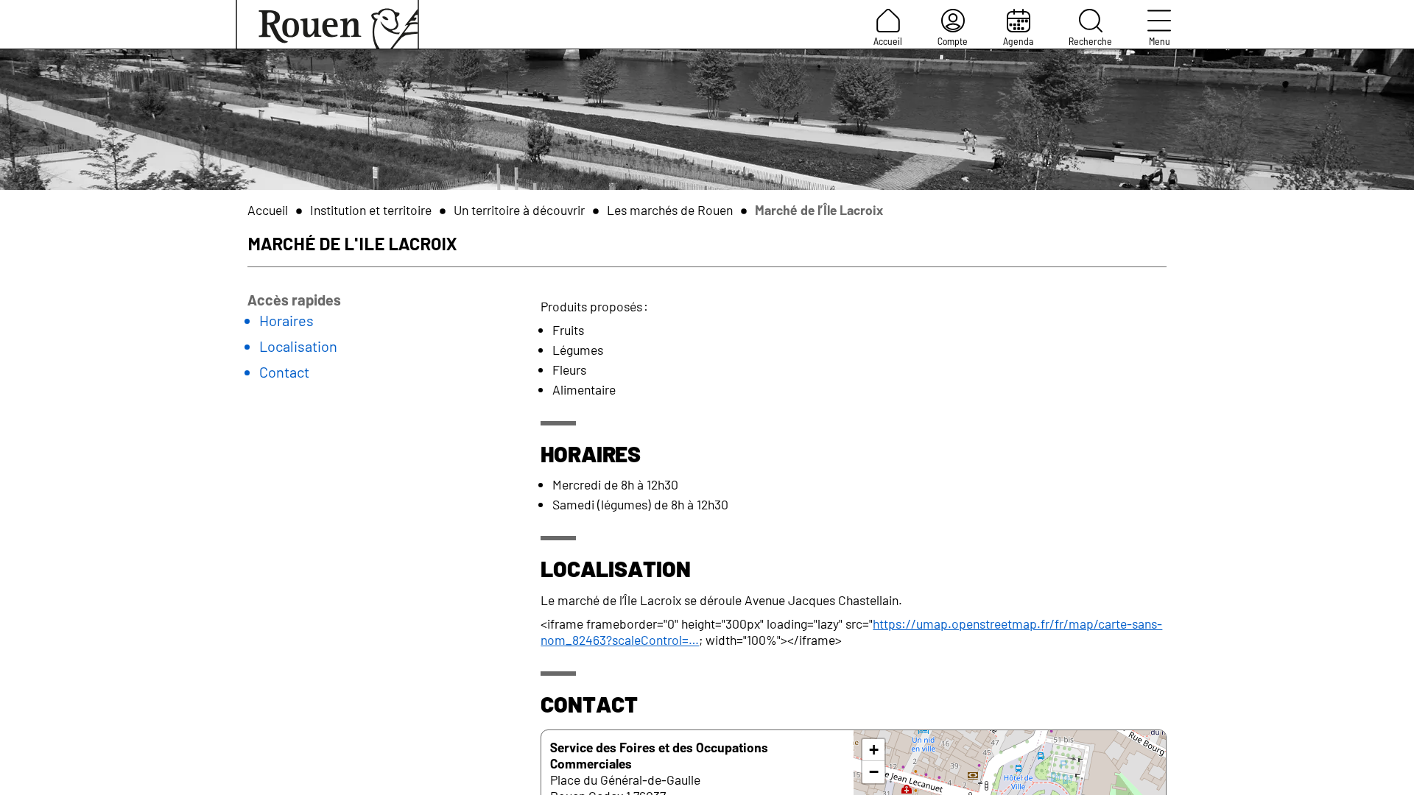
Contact (284, 372)
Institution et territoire (371, 210)
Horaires (286, 320)
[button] (873, 750)
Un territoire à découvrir (519, 210)
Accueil (887, 41)
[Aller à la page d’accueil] (327, 24)
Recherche (1090, 41)
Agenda (1018, 41)
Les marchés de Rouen (670, 210)
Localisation (298, 346)
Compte (953, 41)
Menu (1159, 41)
